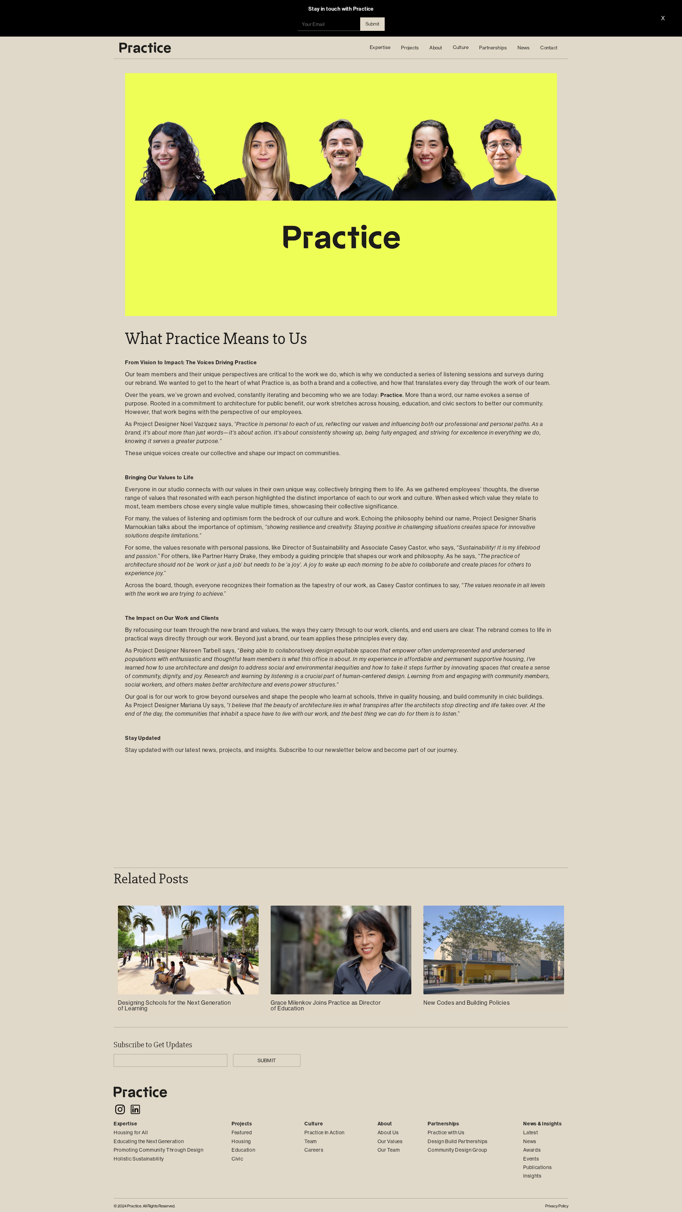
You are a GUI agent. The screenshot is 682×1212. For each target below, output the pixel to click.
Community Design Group (457, 1149)
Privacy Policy (556, 1206)
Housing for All (131, 1132)
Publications (537, 1167)
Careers (313, 1149)
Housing (241, 1141)
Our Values (390, 1141)
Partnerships (493, 47)
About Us (388, 1132)
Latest (530, 1132)
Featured (242, 1132)
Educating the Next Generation (149, 1141)
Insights (532, 1176)
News (524, 47)
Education (243, 1150)
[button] (380, 47)
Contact (548, 47)
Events (531, 1159)
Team (310, 1141)
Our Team (389, 1149)
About (435, 47)
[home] (145, 47)
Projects (410, 47)
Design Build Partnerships (458, 1141)
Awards (532, 1150)
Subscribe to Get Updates (153, 1045)
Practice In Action (324, 1132)
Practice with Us (446, 1132)
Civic (237, 1159)
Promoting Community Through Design (159, 1149)
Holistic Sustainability (139, 1158)
